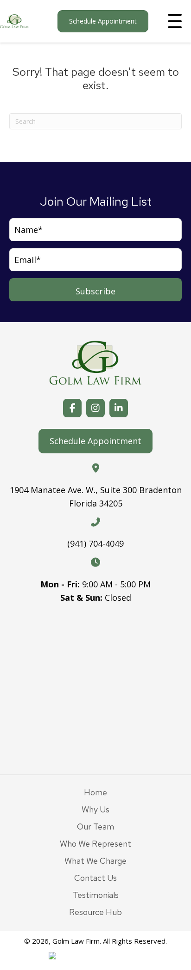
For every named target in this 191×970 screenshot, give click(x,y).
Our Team (95, 826)
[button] (174, 21)
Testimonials (96, 895)
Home (95, 792)
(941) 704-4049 (95, 543)
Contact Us (95, 877)
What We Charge (95, 860)
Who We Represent (95, 843)
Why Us (95, 809)
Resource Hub (95, 912)
